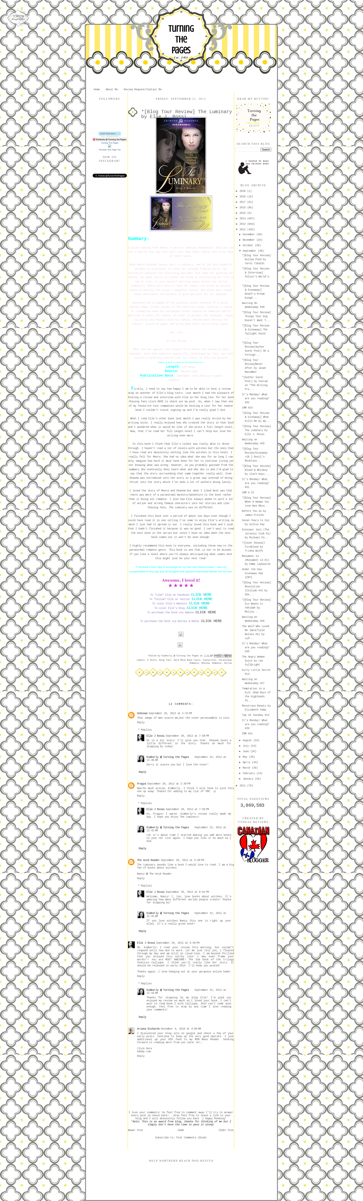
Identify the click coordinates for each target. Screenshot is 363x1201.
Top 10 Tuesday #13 (255, 715)
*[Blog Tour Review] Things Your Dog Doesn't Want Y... (256, 316)
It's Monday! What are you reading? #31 (255, 483)
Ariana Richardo (148, 1028)
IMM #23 (247, 407)
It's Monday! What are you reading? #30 (255, 647)
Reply (141, 722)
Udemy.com (144, 1051)
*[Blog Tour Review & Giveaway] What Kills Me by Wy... (256, 417)
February (249, 773)
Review (205, 663)
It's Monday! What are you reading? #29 (255, 724)
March (247, 767)
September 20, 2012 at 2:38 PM (168, 783)
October (249, 245)
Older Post (226, 1130)
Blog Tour (165, 660)
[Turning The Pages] (109, 146)
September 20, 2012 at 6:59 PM (177, 942)
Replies (146, 729)
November (249, 239)
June (246, 751)
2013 (243, 224)
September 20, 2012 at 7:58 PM (187, 735)
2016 (243, 207)
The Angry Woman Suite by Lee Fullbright (253, 660)
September (250, 250)
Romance (216, 663)
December (249, 234)
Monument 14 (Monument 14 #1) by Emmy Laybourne (256, 560)
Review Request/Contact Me (143, 89)
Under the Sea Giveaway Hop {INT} (252, 573)
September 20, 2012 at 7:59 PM (187, 809)
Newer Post (135, 1130)
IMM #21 (247, 733)
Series (228, 663)
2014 (243, 218)
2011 (243, 785)
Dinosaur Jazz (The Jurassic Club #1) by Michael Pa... (256, 533)
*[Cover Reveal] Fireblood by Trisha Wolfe (253, 546)
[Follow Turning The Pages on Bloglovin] (110, 136)
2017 (243, 202)
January (249, 778)
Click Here (144, 1048)
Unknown (142, 713)
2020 (243, 191)
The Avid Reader (148, 860)
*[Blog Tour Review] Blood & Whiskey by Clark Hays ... (256, 470)
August (248, 740)
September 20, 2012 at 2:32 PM (170, 713)
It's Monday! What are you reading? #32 (255, 398)
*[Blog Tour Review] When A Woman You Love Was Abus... (256, 501)
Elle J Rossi (156, 735)
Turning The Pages (181, 39)
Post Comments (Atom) (191, 1137)
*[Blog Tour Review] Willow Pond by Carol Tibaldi (256, 259)
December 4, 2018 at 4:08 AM (181, 1028)
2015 (243, 213)
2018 (243, 196)
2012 (243, 229)
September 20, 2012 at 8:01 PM (187, 892)
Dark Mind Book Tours (187, 660)
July (246, 745)
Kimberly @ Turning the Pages (168, 757)
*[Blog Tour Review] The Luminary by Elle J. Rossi (256, 430)
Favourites (209, 660)
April (247, 762)
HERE (160, 401)
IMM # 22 (248, 492)
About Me (112, 89)
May (246, 756)
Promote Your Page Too (110, 150)
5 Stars (152, 660)
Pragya (141, 783)
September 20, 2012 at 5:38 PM (182, 860)
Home (97, 89)
